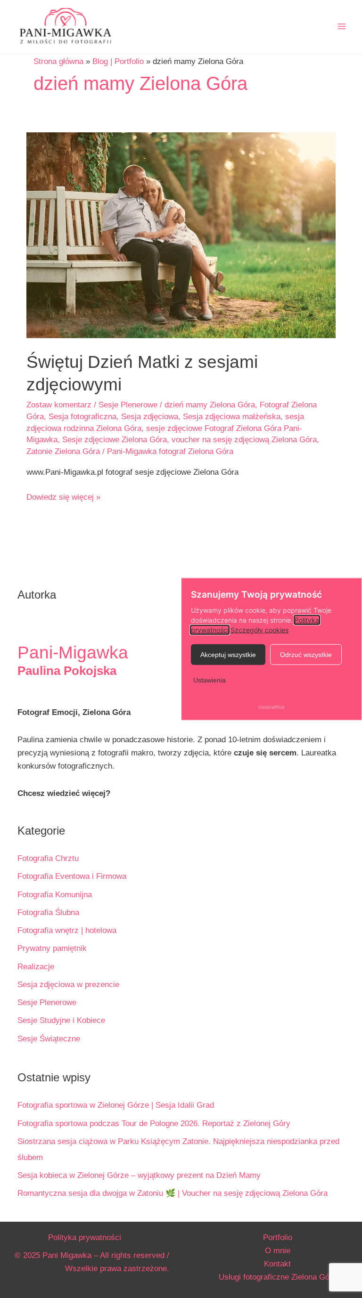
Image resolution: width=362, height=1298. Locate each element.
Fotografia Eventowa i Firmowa (71, 876)
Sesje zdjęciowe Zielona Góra (114, 439)
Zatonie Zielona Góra (63, 451)
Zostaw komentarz (58, 404)
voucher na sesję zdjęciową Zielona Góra (244, 439)
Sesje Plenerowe (128, 404)
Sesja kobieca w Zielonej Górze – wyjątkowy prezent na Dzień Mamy (139, 1175)
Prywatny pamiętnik (52, 948)
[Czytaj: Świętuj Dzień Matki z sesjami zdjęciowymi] (180, 234)
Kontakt (277, 1263)
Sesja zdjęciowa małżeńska (231, 416)
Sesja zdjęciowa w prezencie (68, 984)
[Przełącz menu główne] (342, 27)
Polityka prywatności (84, 1237)
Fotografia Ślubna (48, 912)
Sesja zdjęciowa (149, 416)
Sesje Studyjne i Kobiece (61, 1020)
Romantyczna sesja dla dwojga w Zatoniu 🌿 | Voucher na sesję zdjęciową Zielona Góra (172, 1193)
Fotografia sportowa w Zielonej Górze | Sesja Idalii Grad (115, 1105)
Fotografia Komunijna (54, 894)
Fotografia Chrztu (48, 858)
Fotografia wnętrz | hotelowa (66, 930)
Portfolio (277, 1237)
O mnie (277, 1250)
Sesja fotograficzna (82, 416)
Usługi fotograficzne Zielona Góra (278, 1277)
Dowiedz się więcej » (63, 498)
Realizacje (35, 966)
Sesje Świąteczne (48, 1038)
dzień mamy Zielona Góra (210, 404)
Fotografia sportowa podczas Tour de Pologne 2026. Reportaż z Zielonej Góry (153, 1123)
